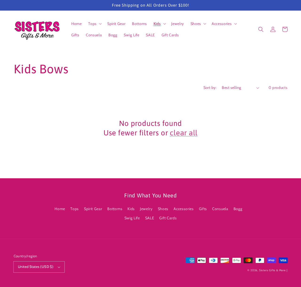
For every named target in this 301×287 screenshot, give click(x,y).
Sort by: (210, 87)
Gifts (203, 208)
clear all (184, 133)
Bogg (238, 208)
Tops (74, 208)
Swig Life (132, 218)
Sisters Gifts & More (272, 270)
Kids (131, 208)
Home (60, 208)
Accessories (184, 208)
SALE (149, 218)
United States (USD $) (36, 267)
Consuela (220, 208)
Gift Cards (168, 218)
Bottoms (114, 208)
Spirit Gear (93, 208)
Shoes (163, 208)
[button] (94, 23)
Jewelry (146, 208)
